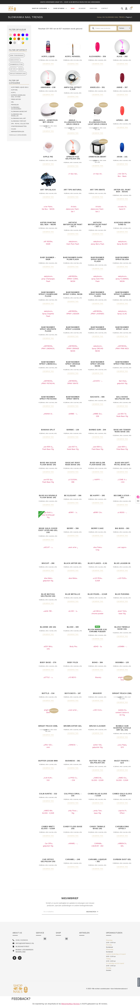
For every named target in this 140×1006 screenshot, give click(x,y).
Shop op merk (58, 8)
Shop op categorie (39, 8)
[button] (45, 938)
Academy (82, 8)
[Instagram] (20, 958)
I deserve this (48, 63)
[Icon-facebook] (14, 958)
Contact (104, 8)
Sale (73, 8)
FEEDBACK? (21, 999)
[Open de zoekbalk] (122, 8)
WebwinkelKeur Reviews (70, 1004)
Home (99, 17)
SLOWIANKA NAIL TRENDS (115, 17)
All (103, 17)
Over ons (93, 8)
